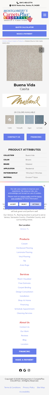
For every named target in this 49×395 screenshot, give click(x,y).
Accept (13, 204)
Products (21, 41)
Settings (35, 204)
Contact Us (14, 137)
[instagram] (29, 370)
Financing (36, 137)
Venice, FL (24, 229)
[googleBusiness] (25, 370)
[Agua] (29, 119)
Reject (24, 204)
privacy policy (25, 196)
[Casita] (10, 119)
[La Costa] (39, 119)
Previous (3, 120)
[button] (24, 27)
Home (4, 41)
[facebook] (20, 370)
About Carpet (12, 41)
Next (45, 120)
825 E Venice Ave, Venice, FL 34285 (25, 5)
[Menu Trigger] (45, 15)
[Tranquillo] (19, 119)
